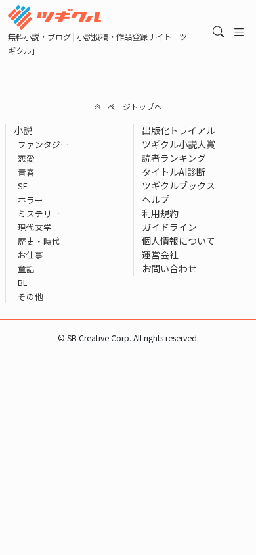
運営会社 (160, 254)
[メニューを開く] (239, 31)
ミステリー (39, 213)
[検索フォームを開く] (218, 31)
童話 (26, 268)
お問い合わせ (169, 268)
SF (23, 186)
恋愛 (26, 158)
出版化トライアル (178, 130)
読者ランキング (174, 157)
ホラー (30, 199)
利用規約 (160, 213)
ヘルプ (155, 199)
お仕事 (30, 255)
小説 (23, 130)
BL (22, 282)
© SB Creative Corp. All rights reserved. (128, 338)
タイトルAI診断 (173, 171)
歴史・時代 (39, 241)
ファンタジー (43, 144)
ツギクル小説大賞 (178, 144)
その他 (30, 296)
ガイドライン (169, 226)
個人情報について (178, 240)
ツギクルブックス (178, 185)
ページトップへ (134, 106)
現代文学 (35, 227)
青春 (26, 172)
